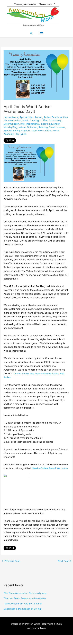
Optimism (32, 127)
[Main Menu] (41, 33)
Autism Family (51, 117)
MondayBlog (10, 127)
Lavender (54, 123)
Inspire (44, 123)
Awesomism (14, 120)
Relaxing (43, 127)
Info (22, 123)
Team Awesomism (41, 130)
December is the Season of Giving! (22, 608)
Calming (34, 120)
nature (22, 127)
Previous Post (11, 561)
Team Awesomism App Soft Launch (23, 603)
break (25, 120)
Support (25, 130)
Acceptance (11, 117)
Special (8, 130)
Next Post (64, 561)
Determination (11, 123)
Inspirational (32, 123)
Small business (57, 127)
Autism (38, 117)
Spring (16, 130)
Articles (29, 117)
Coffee (44, 120)
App (22, 117)
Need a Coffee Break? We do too (50, 468)
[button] (31, 33)
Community (55, 120)
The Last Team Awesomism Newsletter (25, 598)
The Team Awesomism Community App (25, 593)
